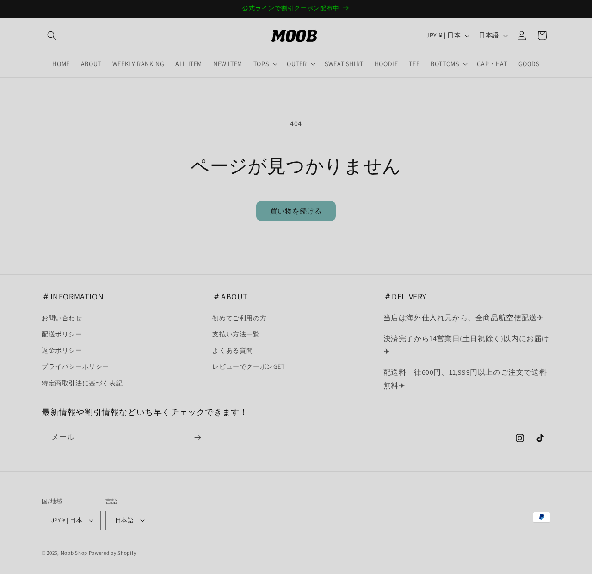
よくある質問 (232, 350)
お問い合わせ (62, 318)
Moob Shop (74, 553)
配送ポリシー (62, 334)
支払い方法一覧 (235, 334)
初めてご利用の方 (239, 318)
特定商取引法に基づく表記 (82, 383)
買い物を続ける (296, 211)
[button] (52, 35)
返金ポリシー (62, 350)
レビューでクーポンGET (248, 366)
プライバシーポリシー (75, 366)
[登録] (197, 437)
